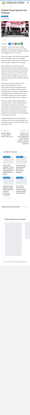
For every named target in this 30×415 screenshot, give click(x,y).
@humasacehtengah (18, 219)
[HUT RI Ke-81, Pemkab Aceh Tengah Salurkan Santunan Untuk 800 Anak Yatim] (21, 180)
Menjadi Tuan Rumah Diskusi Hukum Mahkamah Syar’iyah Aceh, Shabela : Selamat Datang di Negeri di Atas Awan (23, 138)
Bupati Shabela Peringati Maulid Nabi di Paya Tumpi (7, 134)
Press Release (5, 16)
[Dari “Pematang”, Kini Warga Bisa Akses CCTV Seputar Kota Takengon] (21, 160)
